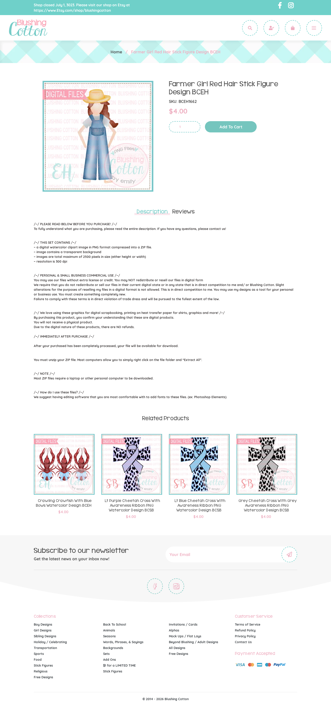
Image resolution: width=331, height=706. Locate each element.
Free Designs (43, 677)
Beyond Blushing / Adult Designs (193, 642)
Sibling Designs (45, 636)
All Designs (177, 648)
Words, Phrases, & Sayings (123, 642)
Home (116, 51)
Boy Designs (43, 624)
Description (152, 212)
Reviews (183, 212)
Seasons (109, 636)
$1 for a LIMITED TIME (119, 665)
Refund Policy (245, 630)
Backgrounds (113, 648)
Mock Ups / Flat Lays (185, 636)
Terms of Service (247, 624)
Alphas (174, 630)
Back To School (114, 624)
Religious (41, 671)
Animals (109, 630)
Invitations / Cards (183, 624)
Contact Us (243, 642)
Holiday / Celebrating (50, 642)
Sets (106, 654)
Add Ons (109, 660)
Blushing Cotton (177, 699)
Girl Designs (43, 630)
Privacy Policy (245, 636)
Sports (39, 654)
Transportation (45, 648)
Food (38, 660)
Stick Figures (43, 665)
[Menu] (314, 28)
